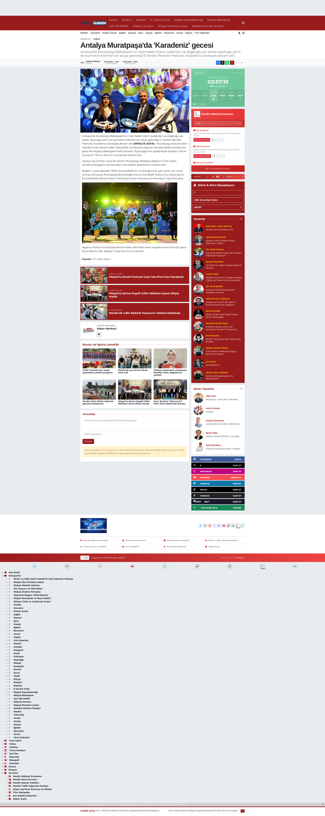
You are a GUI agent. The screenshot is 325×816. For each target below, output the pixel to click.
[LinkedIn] (219, 525)
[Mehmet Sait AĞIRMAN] (198, 301)
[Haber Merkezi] (89, 330)
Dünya (17, 724)
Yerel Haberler (21, 737)
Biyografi (14, 760)
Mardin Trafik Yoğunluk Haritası (223, 540)
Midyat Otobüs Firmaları (27, 592)
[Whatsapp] (242, 525)
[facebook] (34, 566)
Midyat (209, 411)
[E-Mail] (99, 334)
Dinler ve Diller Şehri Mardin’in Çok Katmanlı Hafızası (43, 579)
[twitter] (67, 566)
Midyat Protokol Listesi (173, 26)
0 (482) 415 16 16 (203, 140)
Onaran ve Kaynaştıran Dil (219, 229)
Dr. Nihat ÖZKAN (215, 249)
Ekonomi (169, 33)
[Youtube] (224, 525)
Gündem (95, 33)
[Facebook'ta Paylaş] (218, 63)
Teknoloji (18, 714)
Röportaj (14, 757)
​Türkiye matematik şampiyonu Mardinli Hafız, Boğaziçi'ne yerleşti (170, 372)
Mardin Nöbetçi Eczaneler (96, 540)
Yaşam (188, 33)
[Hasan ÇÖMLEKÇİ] (198, 422)
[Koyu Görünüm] (240, 33)
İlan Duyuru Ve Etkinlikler (28, 588)
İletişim (127, 19)
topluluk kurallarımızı (109, 450)
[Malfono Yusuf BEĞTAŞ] (198, 227)
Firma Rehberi (17, 750)
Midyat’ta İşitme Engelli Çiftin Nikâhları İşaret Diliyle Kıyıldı (134, 402)
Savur (16, 672)
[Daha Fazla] (232, 63)
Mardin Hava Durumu (135, 540)
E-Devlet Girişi (160, 19)
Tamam (180, 804)
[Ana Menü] (243, 33)
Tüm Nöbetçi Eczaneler (219, 168)
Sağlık (122, 33)
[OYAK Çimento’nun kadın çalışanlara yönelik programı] (99, 358)
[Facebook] (200, 525)
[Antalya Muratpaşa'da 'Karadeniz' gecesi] (134, 100)
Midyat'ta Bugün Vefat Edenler (30, 595)
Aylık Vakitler (201, 104)
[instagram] (99, 566)
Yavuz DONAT (213, 408)
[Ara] (243, 23)
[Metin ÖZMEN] (198, 314)
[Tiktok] (228, 525)
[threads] (230, 566)
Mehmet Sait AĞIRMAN (217, 299)
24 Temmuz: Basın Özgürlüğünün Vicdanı (224, 266)
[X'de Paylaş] (222, 63)
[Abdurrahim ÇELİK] (198, 240)
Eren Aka (211, 396)
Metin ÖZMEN (213, 311)
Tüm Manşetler (132, 546)
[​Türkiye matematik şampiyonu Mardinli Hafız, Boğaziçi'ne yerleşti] (170, 358)
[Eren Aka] (198, 397)
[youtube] (132, 566)
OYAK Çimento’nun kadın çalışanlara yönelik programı (98, 371)
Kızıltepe (18, 656)
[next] (262, 566)
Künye (113, 19)
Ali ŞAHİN (211, 362)
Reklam (141, 19)
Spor (140, 33)
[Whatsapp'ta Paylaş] (227, 63)
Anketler (14, 763)
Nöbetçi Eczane (143, 26)
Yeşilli (16, 676)
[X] (205, 525)
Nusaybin (18, 666)
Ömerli (17, 669)
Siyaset (132, 33)
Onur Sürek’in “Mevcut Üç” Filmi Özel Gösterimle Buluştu (170, 402)
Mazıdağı (18, 660)
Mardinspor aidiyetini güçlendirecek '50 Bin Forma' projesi (205, 810)
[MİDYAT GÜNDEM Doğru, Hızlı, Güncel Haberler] (93, 23)
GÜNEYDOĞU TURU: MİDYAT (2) (223, 424)
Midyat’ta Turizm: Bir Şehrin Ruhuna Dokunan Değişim (221, 303)
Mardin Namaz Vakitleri (178, 540)
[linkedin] (294, 566)
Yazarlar (13, 747)
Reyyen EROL (213, 336)
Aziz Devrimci (213, 445)
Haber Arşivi (214, 546)
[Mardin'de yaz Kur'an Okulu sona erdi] (134, 358)
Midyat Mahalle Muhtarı (26, 585)
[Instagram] (214, 525)
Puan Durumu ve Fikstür (95, 546)
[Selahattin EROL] (198, 264)
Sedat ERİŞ (211, 433)
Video (12, 744)
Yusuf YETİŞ (212, 274)
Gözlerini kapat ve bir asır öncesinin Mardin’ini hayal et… (222, 328)
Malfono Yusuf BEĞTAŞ (219, 226)
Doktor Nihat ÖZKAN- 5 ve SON (222, 436)
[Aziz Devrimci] (198, 446)
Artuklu (17, 647)
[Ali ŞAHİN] (198, 363)
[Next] (238, 525)
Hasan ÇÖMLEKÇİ (215, 421)
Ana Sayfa (14, 572)
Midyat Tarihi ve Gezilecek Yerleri (32, 601)
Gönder (88, 441)
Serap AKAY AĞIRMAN (217, 373)
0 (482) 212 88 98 (203, 156)
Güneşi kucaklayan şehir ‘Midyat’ (223, 448)
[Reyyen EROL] (198, 338)
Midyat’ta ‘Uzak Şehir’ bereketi (222, 399)
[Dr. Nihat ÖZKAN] (198, 252)
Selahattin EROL (215, 262)
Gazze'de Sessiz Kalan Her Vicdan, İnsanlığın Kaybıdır (224, 254)
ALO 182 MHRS (118, 26)
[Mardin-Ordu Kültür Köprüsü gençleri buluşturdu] (99, 389)
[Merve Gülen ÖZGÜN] (198, 351)
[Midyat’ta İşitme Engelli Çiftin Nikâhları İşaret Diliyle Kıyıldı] (134, 389)
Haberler (85, 39)
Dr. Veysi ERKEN (214, 286)
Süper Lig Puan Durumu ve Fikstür (32, 789)
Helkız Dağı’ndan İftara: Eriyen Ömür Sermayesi (222, 315)
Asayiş (148, 33)
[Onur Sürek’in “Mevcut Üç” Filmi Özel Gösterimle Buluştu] (170, 389)
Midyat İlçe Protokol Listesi (28, 582)
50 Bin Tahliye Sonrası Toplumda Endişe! (223, 340)
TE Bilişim (240, 558)
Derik (16, 653)
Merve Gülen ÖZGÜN (217, 348)
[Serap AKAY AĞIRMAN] (198, 375)
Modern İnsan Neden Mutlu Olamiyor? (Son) (220, 242)
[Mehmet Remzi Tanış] (198, 326)
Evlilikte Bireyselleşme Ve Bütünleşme (219, 377)
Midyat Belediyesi (219, 19)
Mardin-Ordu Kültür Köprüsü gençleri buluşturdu (98, 402)
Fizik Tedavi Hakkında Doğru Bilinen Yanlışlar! (221, 352)
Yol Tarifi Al (218, 140)
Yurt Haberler (201, 33)
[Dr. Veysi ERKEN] (198, 289)
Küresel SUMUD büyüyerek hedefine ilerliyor (220, 291)
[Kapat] (323, 804)
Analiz (16, 718)
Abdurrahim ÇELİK (216, 237)
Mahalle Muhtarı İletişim (208, 26)
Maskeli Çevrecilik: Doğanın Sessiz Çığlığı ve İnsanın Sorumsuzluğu (224, 278)
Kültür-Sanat (109, 33)
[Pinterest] (210, 525)
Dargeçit (18, 650)
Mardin (84, 33)
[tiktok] (197, 566)
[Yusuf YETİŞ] (198, 277)
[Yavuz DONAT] (198, 410)
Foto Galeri (15, 740)
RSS (86, 558)
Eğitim (158, 33)
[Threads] (233, 525)
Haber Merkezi (106, 328)
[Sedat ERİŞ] (198, 434)
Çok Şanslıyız (213, 365)
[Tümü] (241, 219)
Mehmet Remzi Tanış (217, 323)
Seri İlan (13, 753)
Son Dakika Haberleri (176, 546)
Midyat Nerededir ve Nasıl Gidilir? (32, 598)
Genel (179, 33)
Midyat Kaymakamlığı (188, 19)
